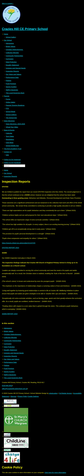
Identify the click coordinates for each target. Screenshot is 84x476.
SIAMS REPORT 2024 (10, 314)
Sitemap (13, 396)
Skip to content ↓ (8, 3)
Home (6, 170)
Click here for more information (55, 472)
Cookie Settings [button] (33, 396)
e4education (53, 393)
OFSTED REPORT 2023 (10, 248)
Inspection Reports (10, 176)
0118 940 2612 (7, 385)
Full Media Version (65, 393)
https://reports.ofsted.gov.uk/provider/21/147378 (18, 243)
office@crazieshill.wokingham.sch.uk (14, 389)
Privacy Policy (22, 396)
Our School (8, 173)
